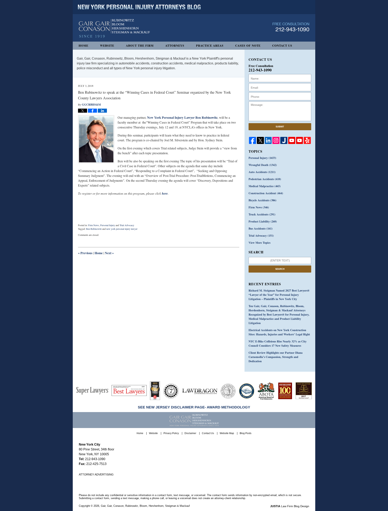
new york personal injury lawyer (121, 228)
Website (107, 45)
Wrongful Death (263, 165)
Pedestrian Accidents (265, 179)
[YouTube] (292, 140)
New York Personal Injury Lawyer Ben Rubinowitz (182, 117)
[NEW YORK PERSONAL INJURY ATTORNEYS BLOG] (139, 7)
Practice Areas (210, 45)
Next (109, 253)
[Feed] (276, 140)
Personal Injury (107, 225)
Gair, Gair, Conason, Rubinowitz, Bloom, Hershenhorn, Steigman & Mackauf (145, 505)
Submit (280, 126)
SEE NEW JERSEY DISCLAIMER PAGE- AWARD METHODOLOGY (194, 407)
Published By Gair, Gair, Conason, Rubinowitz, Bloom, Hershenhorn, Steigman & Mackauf (291, 27)
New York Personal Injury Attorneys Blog (114, 28)
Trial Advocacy (127, 225)
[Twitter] (260, 140)
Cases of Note (247, 45)
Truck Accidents (262, 214)
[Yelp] (307, 140)
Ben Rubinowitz (94, 228)
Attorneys (174, 45)
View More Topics (259, 242)
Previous (85, 253)
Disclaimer (190, 433)
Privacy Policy (171, 433)
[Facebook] (252, 140)
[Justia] (284, 140)
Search (280, 269)
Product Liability (263, 221)
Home (83, 45)
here (165, 193)
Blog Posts (245, 433)
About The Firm (140, 45)
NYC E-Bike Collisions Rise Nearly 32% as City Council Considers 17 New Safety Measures (278, 343)
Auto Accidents (262, 172)
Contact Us (282, 45)
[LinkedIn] (268, 140)
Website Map (227, 433)
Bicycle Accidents (262, 200)
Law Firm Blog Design (289, 506)
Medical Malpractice (265, 186)
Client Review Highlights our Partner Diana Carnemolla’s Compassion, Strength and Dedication (276, 356)
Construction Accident (266, 193)
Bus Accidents (261, 228)
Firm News (93, 225)
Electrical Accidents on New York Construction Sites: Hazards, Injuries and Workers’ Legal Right (279, 332)
